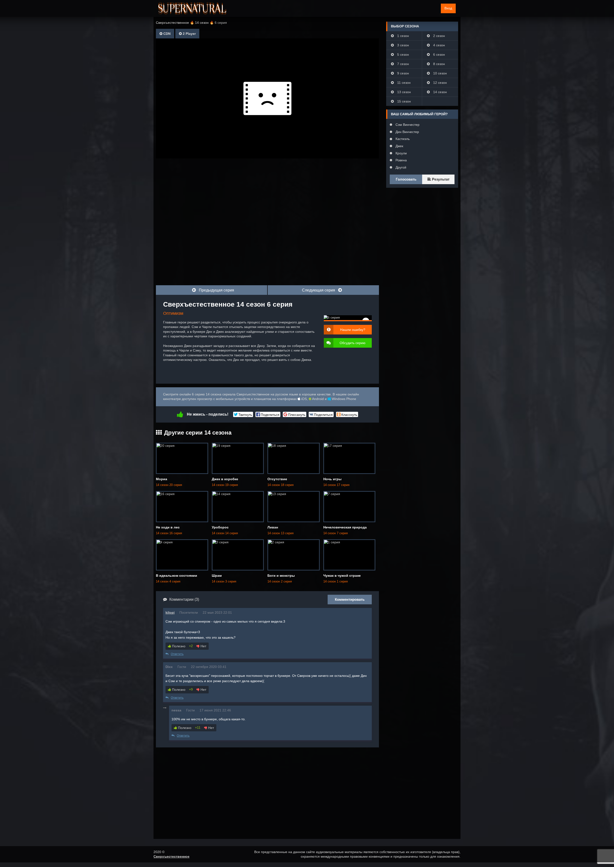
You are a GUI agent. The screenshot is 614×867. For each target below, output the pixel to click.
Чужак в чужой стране (342, 575)
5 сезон (402, 54)
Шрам (217, 575)
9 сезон (402, 73)
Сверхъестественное (171, 856)
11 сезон (403, 83)
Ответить (177, 654)
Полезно (178, 646)
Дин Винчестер (407, 132)
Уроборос (220, 527)
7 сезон (402, 64)
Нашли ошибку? (352, 330)
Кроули (401, 153)
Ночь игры (332, 479)
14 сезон (439, 92)
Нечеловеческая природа (345, 527)
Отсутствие (277, 479)
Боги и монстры (281, 575)
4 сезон (438, 45)
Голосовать (406, 179)
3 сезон (402, 45)
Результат (440, 179)
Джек (399, 146)
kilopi (170, 612)
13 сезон (403, 92)
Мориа (161, 479)
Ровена (401, 160)
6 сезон (438, 54)
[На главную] (192, 8)
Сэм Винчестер (407, 125)
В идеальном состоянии (176, 575)
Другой (400, 167)
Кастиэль (402, 139)
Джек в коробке (225, 479)
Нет (203, 646)
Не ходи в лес (168, 527)
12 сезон (439, 83)
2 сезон (438, 36)
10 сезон (439, 73)
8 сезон (438, 64)
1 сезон (402, 36)
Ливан (272, 527)
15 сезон (403, 101)
